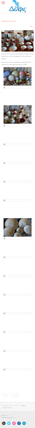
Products (16, 405)
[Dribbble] (14, 423)
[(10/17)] (18, 246)
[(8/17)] (18, 208)
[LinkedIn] (24, 423)
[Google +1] (4, 423)
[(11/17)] (18, 265)
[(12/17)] (18, 284)
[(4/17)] (18, 134)
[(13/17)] (18, 303)
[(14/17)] (18, 321)
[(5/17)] (18, 152)
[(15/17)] (18, 340)
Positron (14, 417)
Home (11, 405)
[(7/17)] (18, 190)
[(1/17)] (18, 76)
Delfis (7, 415)
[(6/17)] (18, 171)
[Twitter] (9, 423)
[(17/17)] (18, 378)
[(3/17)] (18, 114)
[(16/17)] (18, 359)
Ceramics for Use (8, 21)
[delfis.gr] (17, 6)
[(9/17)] (18, 227)
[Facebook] (19, 423)
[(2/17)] (18, 95)
